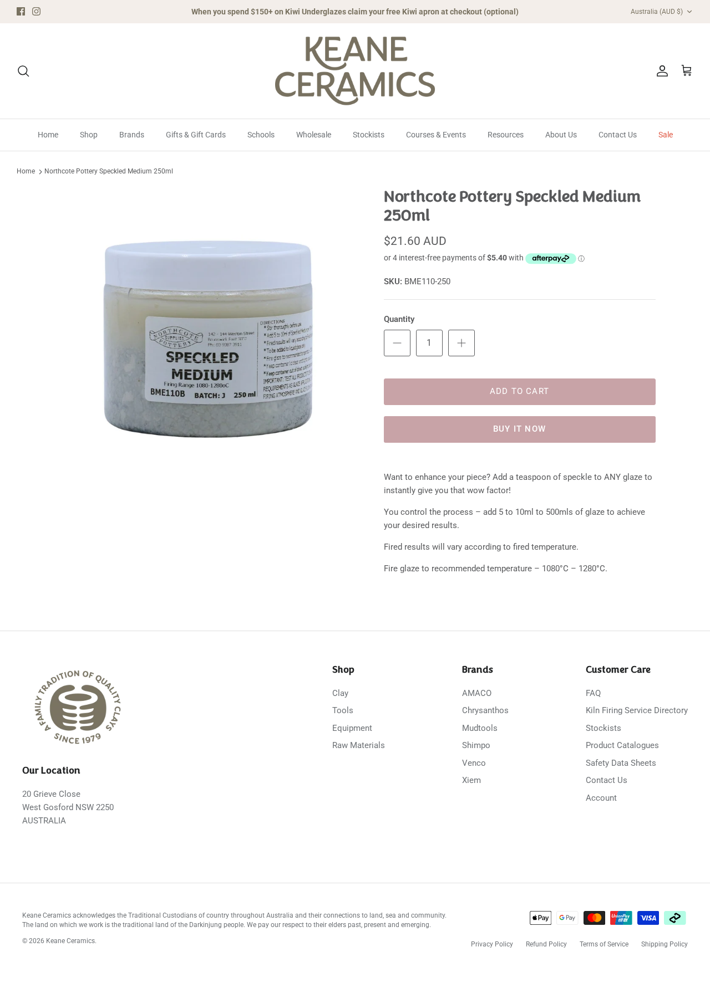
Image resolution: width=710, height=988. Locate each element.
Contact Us (618, 134)
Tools (342, 710)
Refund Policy (546, 944)
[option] (207, 339)
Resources (506, 134)
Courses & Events (436, 134)
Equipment (352, 728)
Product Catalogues (622, 745)
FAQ (593, 693)
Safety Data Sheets (621, 763)
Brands (131, 134)
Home (48, 134)
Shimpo (476, 745)
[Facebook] (21, 11)
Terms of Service (604, 944)
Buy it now (519, 429)
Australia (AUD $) (657, 12)
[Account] (660, 71)
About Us (561, 134)
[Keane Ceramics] (355, 70)
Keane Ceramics (70, 941)
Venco (474, 763)
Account (601, 798)
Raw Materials (358, 745)
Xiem (471, 780)
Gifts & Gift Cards (196, 134)
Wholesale (313, 134)
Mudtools (480, 728)
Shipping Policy (664, 944)
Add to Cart (519, 391)
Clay (340, 693)
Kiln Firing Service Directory (637, 710)
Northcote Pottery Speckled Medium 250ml (108, 172)
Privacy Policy (492, 944)
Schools (261, 134)
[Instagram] (36, 11)
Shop (89, 134)
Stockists (368, 134)
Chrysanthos (485, 710)
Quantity (399, 319)
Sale (665, 134)
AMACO (476, 693)
